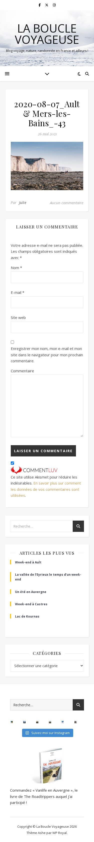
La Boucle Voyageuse (47, 34)
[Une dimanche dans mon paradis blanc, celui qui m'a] (63, 722)
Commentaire (22, 370)
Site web (18, 317)
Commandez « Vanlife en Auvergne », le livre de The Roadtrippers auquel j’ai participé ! (44, 796)
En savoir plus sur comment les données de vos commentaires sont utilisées (46, 489)
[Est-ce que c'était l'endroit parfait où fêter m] (24, 722)
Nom (16, 267)
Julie (23, 202)
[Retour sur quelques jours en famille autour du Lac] (50, 722)
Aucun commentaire (66, 202)
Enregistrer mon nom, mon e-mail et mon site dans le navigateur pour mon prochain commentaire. (47, 354)
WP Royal (59, 832)
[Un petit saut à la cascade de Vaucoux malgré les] (75, 722)
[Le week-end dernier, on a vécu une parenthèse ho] (12, 722)
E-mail (17, 292)
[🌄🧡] (37, 722)
